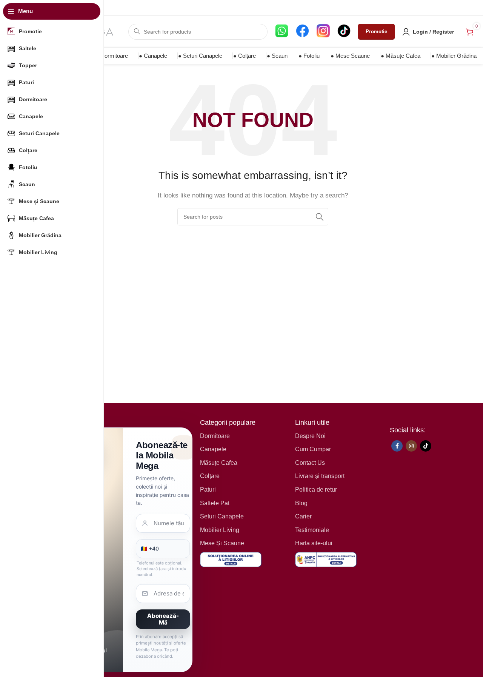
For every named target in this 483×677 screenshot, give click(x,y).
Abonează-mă (163, 619)
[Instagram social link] (411, 446)
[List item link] (244, 436)
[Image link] (230, 559)
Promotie (376, 31)
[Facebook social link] (397, 446)
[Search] (319, 216)
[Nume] (163, 523)
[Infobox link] (281, 31)
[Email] (163, 593)
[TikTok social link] (425, 446)
